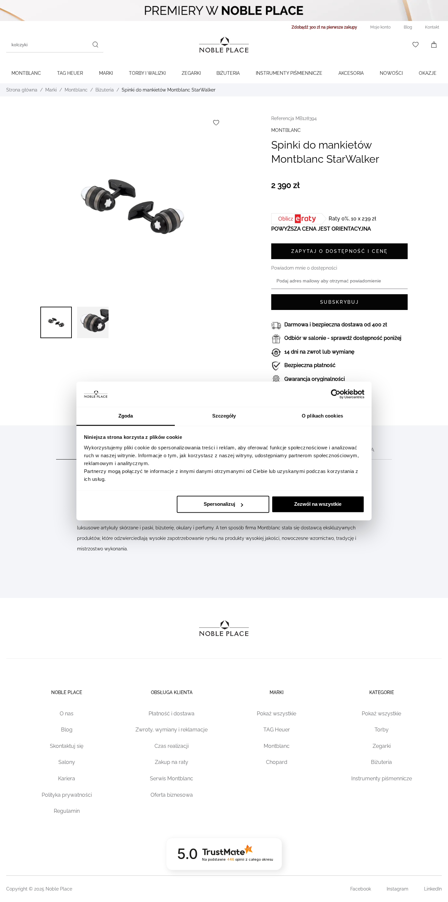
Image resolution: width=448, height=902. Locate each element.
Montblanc (26, 73)
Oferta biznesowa (172, 795)
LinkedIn (433, 889)
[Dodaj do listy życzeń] (216, 123)
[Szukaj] (95, 44)
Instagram (397, 889)
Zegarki (191, 73)
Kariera (66, 778)
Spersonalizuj (219, 504)
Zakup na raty (171, 762)
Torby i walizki (147, 73)
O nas (66, 713)
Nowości (391, 73)
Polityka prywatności (67, 795)
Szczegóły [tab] (224, 416)
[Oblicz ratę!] (300, 219)
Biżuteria (228, 73)
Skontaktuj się (66, 746)
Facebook (360, 889)
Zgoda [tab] (125, 416)
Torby (382, 730)
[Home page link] (224, 44)
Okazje (428, 73)
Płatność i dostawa (171, 713)
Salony (66, 762)
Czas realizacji (171, 746)
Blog (66, 730)
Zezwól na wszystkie (317, 504)
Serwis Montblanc (171, 778)
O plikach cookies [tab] (322, 416)
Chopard (276, 762)
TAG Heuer (70, 73)
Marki (106, 73)
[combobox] (54, 44)
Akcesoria (351, 73)
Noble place (66, 692)
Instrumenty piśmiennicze (289, 73)
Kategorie (381, 692)
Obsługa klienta (172, 692)
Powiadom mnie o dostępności (304, 268)
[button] (56, 322)
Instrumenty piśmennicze (381, 778)
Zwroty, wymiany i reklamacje (171, 730)
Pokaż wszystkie (276, 713)
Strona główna (21, 89)
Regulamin (67, 811)
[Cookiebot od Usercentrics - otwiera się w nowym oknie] (335, 394)
